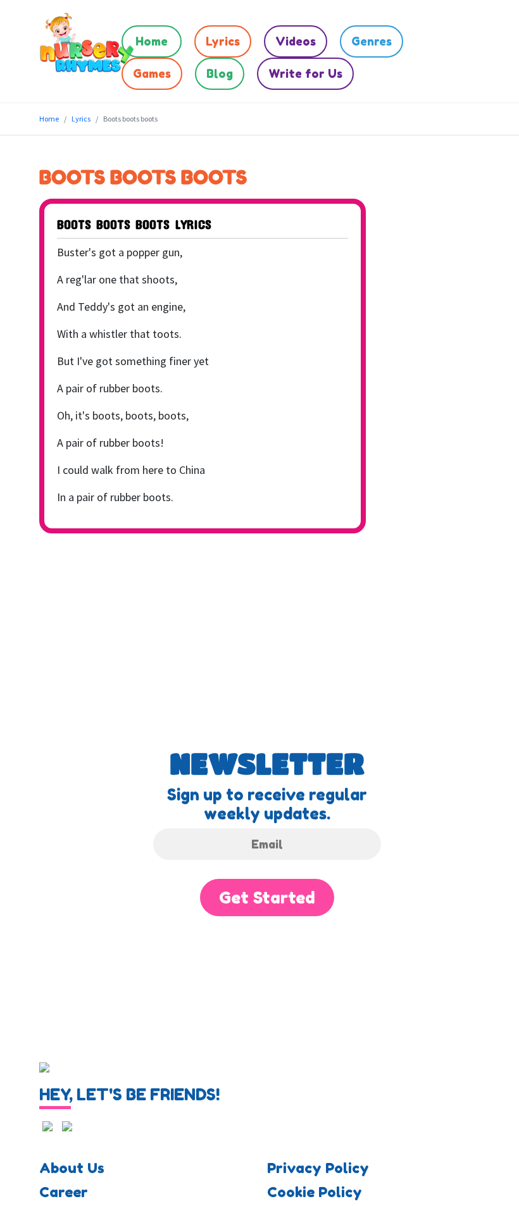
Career (63, 1192)
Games (152, 73)
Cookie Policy (314, 1192)
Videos (295, 41)
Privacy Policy (318, 1168)
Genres (371, 41)
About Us (71, 1168)
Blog (219, 73)
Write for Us (305, 73)
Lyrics (223, 41)
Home (151, 41)
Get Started (267, 897)
